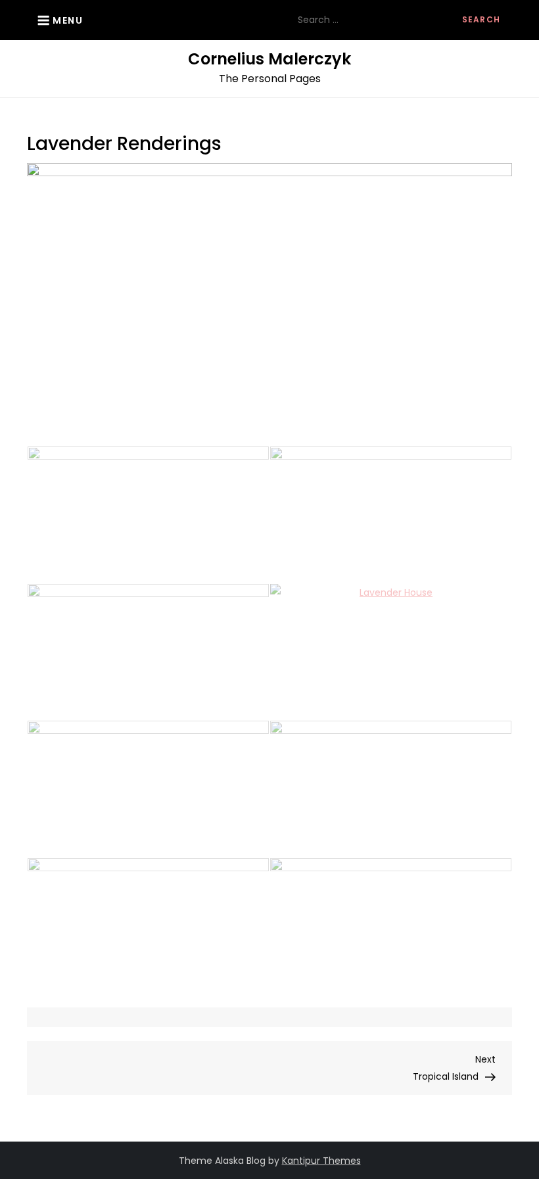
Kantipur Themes (321, 1160)
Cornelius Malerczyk (269, 59)
